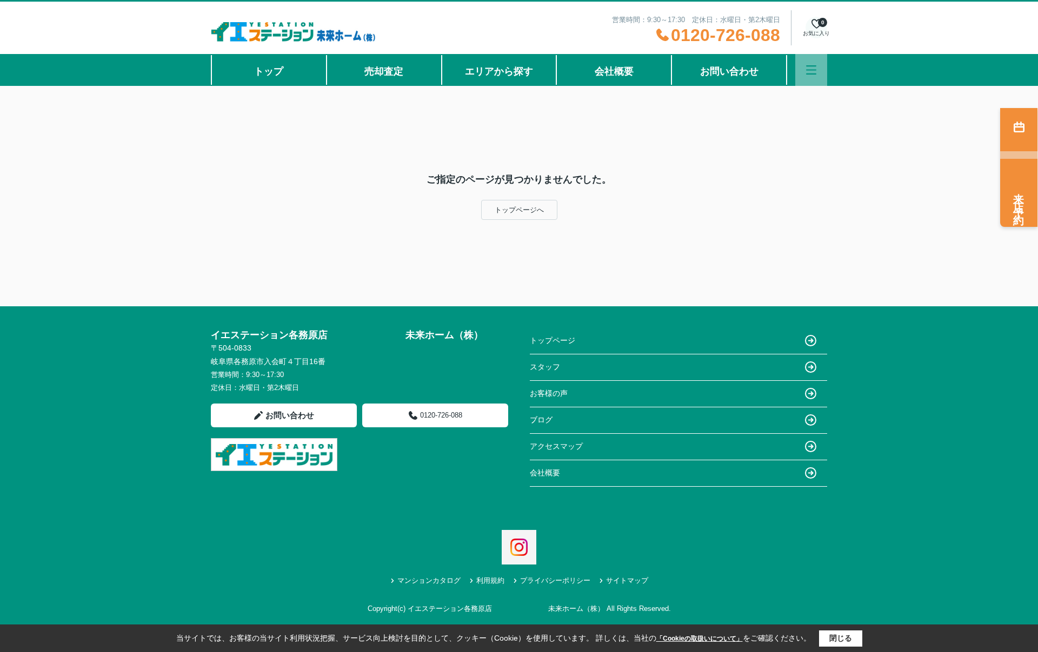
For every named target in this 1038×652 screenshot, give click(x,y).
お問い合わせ (729, 71)
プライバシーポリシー (555, 580)
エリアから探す (499, 71)
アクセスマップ (556, 446)
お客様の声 (549, 393)
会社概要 (614, 71)
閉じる (840, 638)
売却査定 (383, 71)
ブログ (541, 419)
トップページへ (519, 210)
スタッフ (545, 366)
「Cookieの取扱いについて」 (699, 638)
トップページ (552, 340)
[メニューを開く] (811, 69)
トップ (268, 71)
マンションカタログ (429, 580)
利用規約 (490, 580)
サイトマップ (627, 580)
